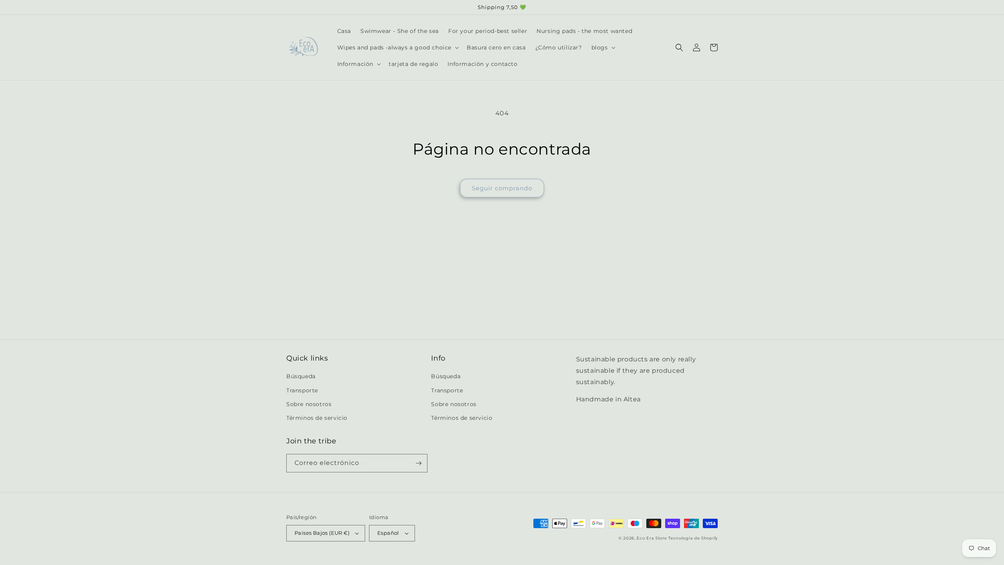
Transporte (302, 390)
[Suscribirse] (418, 463)
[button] (397, 47)
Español (388, 533)
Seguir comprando (502, 188)
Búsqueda (301, 376)
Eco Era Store (652, 538)
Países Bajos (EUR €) (322, 533)
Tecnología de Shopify (693, 538)
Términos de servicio (316, 417)
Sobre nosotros (308, 404)
